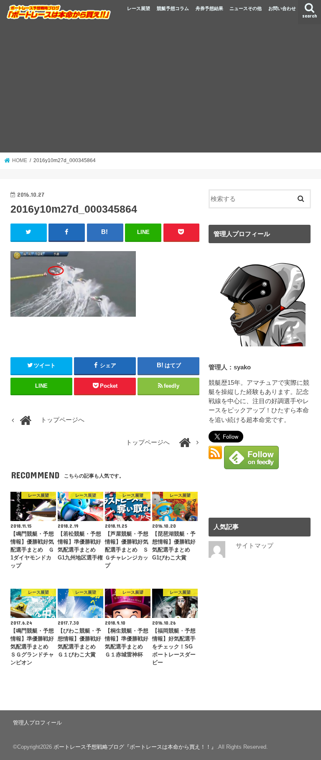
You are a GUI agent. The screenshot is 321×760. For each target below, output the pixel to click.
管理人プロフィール (37, 722)
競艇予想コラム (173, 8)
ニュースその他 (245, 8)
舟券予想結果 (209, 8)
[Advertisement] (160, 89)
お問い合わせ (282, 8)
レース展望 (138, 8)
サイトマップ (254, 545)
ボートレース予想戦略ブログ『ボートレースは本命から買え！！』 (135, 747)
